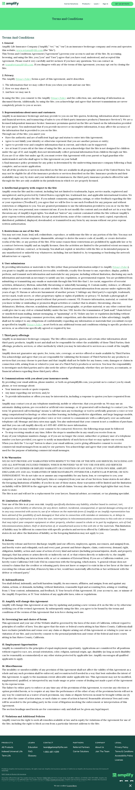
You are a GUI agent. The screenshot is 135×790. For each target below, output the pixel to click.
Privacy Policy (23, 78)
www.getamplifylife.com (29, 50)
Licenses (119, 760)
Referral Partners (81, 747)
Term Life (6, 755)
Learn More (72, 786)
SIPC (49, 778)
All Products (7, 747)
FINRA (45, 778)
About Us (99, 747)
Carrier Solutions (81, 751)
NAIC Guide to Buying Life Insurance (14, 774)
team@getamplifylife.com (19, 64)
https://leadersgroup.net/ (55, 779)
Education (33, 747)
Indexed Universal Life (12, 751)
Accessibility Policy (124, 755)
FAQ (30, 751)
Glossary (32, 755)
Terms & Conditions (124, 751)
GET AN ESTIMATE (122, 4)
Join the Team (102, 751)
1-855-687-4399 (51, 752)
